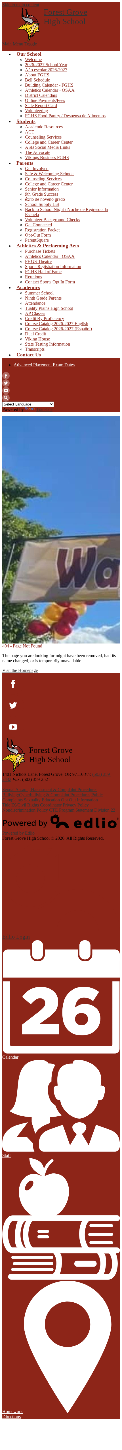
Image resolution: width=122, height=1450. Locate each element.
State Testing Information (47, 344)
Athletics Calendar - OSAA (50, 90)
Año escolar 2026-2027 (46, 69)
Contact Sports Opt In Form (50, 281)
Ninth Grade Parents (43, 298)
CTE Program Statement (71, 810)
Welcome (33, 59)
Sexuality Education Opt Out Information (61, 799)
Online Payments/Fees (45, 100)
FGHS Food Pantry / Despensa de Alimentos (65, 115)
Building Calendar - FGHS (49, 85)
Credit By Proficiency (44, 318)
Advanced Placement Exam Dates (44, 364)
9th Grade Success (41, 194)
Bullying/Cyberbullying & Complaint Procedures (46, 794)
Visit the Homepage (20, 670)
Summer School (39, 293)
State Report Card (41, 105)
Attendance (35, 303)
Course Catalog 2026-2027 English (56, 323)
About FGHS (37, 74)
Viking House (37, 339)
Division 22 (104, 810)
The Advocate (37, 152)
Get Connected (38, 224)
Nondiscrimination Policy (25, 810)
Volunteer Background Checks (52, 219)
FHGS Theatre (38, 261)
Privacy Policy (76, 805)
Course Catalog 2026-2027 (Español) (58, 328)
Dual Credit (35, 333)
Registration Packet (42, 229)
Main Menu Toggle (19, 43)
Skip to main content (20, 4)
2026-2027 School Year (46, 64)
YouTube (6, 390)
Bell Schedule (37, 80)
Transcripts (35, 349)
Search (6, 398)
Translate (44, 409)
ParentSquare (37, 240)
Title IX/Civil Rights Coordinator (32, 805)
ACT (29, 131)
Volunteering (36, 110)
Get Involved (37, 168)
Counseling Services (43, 137)
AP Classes (35, 313)
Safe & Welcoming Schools (49, 173)
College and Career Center (49, 142)
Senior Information (42, 189)
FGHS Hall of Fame (43, 271)
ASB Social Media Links (47, 147)
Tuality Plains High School (49, 308)
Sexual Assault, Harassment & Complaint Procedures (49, 789)
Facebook (6, 375)
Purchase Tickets (40, 251)
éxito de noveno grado (45, 199)
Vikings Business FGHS (47, 157)
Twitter (6, 383)
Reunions (33, 276)
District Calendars (41, 95)
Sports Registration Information (53, 266)
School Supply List (42, 204)
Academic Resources (44, 126)
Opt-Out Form (38, 235)
